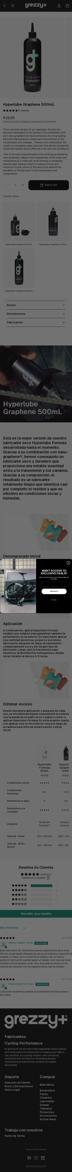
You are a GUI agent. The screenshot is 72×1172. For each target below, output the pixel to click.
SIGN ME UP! (54, 591)
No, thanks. (54, 599)
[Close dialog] (68, 562)
